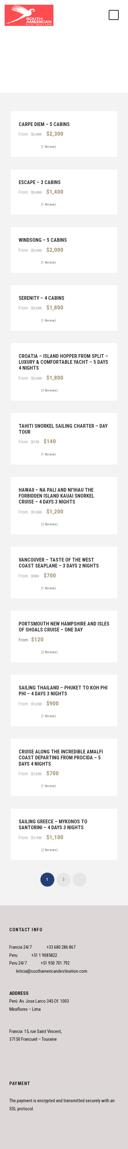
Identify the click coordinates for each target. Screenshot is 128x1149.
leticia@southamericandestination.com (51, 971)
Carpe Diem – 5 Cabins (44, 124)
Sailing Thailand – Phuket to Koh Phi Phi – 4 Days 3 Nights (63, 691)
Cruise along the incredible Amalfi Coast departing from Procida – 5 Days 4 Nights (61, 758)
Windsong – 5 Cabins (43, 240)
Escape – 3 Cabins (40, 182)
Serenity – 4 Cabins (41, 298)
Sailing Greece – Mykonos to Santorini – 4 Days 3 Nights (53, 824)
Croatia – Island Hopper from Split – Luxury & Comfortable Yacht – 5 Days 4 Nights (63, 362)
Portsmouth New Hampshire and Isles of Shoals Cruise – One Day (64, 627)
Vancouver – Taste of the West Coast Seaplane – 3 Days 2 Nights (59, 563)
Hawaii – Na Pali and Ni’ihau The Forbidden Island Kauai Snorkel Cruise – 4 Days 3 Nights (56, 496)
